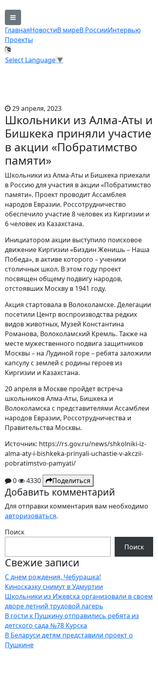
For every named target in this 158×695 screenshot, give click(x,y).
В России (93, 29)
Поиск (14, 532)
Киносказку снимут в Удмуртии (54, 586)
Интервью (124, 29)
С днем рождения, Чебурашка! (53, 576)
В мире (68, 29)
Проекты (19, 39)
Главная (17, 29)
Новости (43, 29)
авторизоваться (30, 515)
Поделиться (71, 480)
